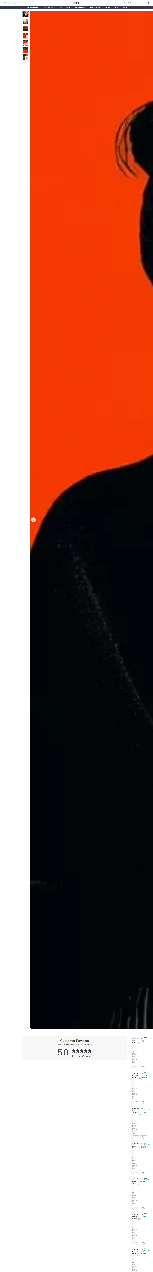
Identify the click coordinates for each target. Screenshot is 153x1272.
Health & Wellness (80, 7)
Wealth (125, 7)
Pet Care (107, 7)
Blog (125, 3)
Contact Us (137, 3)
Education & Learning (49, 7)
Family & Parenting (65, 7)
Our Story (130, 3)
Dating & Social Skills (32, 7)
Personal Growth (95, 7)
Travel (116, 7)
